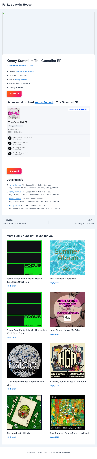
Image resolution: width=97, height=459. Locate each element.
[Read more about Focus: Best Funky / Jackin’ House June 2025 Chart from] (24, 258)
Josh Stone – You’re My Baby (65, 330)
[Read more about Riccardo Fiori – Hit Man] (24, 412)
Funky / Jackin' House (17, 4)
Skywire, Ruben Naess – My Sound (68, 381)
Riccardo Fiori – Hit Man (19, 433)
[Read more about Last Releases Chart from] (67, 258)
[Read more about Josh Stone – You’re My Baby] (67, 309)
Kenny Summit (21, 79)
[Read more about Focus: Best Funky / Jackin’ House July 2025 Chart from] (24, 309)
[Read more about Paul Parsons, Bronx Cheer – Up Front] (67, 412)
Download (14, 93)
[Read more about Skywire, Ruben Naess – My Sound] (67, 361)
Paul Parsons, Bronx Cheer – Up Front (69, 433)
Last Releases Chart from (63, 278)
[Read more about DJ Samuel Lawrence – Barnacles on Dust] (24, 361)
